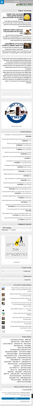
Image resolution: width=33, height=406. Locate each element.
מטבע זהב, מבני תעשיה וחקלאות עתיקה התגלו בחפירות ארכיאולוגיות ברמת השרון (13, 16)
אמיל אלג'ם (15, 342)
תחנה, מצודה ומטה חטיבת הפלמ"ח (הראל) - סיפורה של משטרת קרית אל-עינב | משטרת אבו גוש (21, 289)
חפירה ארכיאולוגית (10, 356)
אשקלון (28, 346)
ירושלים (7, 362)
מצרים (16, 366)
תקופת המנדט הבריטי (24, 382)
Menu (15, 1)
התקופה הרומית (12, 354)
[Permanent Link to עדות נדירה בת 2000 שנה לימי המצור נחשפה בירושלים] (27, 46)
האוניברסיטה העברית (24, 348)
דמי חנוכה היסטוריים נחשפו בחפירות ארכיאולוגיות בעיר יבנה (13, 31)
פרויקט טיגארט (26, 374)
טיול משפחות (15, 360)
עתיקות (18, 372)
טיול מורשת (26, 360)
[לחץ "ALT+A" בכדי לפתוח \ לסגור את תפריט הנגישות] (2, 2)
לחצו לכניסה (16, 262)
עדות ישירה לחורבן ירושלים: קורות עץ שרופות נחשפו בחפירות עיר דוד (20, 295)
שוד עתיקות (26, 380)
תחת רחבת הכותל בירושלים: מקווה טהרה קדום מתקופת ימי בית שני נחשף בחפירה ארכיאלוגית (17, 188)
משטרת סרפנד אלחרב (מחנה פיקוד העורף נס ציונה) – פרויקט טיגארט (20, 327)
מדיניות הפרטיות (25, 401)
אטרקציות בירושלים (17, 340)
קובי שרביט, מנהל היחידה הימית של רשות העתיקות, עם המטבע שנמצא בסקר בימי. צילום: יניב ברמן (21, 304)
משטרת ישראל (26, 368)
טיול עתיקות (26, 362)
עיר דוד (13, 370)
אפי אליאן (18, 344)
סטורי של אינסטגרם (24, 370)
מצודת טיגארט (26, 366)
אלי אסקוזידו (26, 342)
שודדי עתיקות (14, 378)
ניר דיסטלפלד (14, 368)
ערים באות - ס (28, 331)
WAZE (28, 340)
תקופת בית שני (16, 380)
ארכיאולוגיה (8, 344)
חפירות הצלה (11, 358)
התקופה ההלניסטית (11, 352)
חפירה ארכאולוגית (24, 356)
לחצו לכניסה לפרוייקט (16, 126)
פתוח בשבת (14, 374)
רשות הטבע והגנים (15, 376)
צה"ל (6, 374)
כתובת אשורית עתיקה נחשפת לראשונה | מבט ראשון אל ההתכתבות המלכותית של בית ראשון (18, 205)
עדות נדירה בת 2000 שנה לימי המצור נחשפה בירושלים (12, 45)
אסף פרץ (27, 344)
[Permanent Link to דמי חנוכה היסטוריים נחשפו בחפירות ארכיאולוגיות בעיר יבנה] (27, 32)
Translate (13, 230)
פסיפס (11, 372)
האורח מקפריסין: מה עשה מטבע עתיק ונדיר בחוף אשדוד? (17, 135)
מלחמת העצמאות (25, 364)
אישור (15, 398)
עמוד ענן (27, 372)
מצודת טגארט (12, 364)
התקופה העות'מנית (25, 354)
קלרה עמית (27, 376)
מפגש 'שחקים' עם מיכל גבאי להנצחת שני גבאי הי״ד (19, 209)
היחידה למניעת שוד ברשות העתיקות (20, 350)
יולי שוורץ (16, 362)
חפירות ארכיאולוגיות (24, 358)
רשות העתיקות (25, 378)
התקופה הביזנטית (25, 352)
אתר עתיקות (18, 346)
